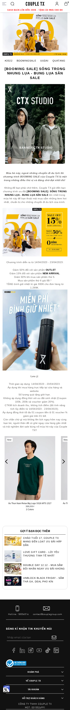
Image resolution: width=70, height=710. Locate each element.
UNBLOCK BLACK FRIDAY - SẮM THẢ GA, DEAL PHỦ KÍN (43, 580)
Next (60, 124)
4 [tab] (38, 161)
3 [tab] (35, 161)
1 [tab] (29, 161)
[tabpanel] (35, 124)
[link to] (16, 663)
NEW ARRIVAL (51, 273)
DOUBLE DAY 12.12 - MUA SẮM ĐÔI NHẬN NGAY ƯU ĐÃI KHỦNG (44, 567)
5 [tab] (41, 161)
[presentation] (6, 461)
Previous (10, 124)
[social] (13, 650)
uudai (44, 60)
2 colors (30, 509)
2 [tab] (32, 161)
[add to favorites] (49, 447)
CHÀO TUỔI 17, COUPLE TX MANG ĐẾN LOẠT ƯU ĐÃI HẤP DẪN (42, 541)
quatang (58, 60)
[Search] (12, 4)
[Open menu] (4, 4)
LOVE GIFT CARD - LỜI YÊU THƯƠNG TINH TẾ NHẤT (41, 554)
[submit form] (54, 637)
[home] (35, 3)
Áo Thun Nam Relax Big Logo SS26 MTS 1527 (29, 503)
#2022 (8, 60)
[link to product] (30, 468)
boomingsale (26, 60)
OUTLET (51, 269)
